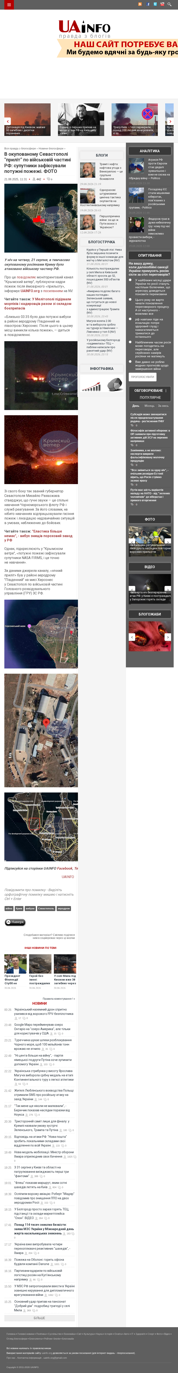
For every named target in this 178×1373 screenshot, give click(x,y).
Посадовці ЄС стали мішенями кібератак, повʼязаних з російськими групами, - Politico (149, 198)
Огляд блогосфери (17, 1338)
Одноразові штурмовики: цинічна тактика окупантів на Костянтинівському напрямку (100, 197)
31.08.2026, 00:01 (97, 286)
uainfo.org (47, 1353)
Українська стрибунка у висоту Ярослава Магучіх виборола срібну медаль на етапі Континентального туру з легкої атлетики (44, 1075)
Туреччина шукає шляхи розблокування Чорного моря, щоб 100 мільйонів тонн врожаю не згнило (43, 1044)
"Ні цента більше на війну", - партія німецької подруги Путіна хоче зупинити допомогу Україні (43, 1060)
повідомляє (26, 277)
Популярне (150, 397)
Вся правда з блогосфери (20, 148)
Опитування (150, 255)
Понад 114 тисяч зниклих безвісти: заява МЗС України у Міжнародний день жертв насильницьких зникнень (44, 1229)
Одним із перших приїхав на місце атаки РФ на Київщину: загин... (78, 130)
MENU (9, 5)
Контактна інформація (29, 1357)
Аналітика (150, 151)
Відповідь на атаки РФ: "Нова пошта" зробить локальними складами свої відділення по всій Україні (40, 1141)
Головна (11, 1334)
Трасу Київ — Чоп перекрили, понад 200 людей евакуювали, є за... (133, 130)
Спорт (151, 1334)
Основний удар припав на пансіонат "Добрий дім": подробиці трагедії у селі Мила (42, 1306)
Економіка (69, 1334)
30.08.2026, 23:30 (97, 335)
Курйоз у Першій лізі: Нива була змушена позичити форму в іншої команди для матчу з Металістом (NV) (105, 255)
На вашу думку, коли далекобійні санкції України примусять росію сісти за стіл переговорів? (149, 268)
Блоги (102, 155)
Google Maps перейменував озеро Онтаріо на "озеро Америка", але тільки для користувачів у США (42, 1029)
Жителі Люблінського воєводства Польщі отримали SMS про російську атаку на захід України (44, 1095)
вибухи (30, 908)
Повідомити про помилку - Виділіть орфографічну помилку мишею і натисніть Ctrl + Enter (39, 894)
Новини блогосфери (51, 148)
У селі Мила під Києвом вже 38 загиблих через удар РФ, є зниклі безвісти (65, 983)
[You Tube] (161, 4)
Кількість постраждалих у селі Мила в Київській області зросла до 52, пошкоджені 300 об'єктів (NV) (103, 276)
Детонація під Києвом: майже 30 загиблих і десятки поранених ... (25, 130)
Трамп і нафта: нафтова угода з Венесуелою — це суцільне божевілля (111, 171)
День (135, 405)
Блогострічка (101, 242)
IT (132, 1334)
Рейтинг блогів (52, 1338)
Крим (19, 908)
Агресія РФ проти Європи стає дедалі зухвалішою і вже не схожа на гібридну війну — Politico (149, 169)
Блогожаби (150, 614)
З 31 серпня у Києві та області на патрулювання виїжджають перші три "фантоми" (41, 1172)
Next (171, 121)
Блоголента (35, 1338)
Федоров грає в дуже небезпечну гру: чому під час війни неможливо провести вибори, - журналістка (150, 229)
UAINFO (68, 877)
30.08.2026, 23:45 (97, 316)
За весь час (163, 406)
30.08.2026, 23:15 (97, 354)
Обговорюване (148, 391)
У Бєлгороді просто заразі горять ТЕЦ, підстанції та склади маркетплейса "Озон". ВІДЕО (41, 1214)
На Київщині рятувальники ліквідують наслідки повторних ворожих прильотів (151, 548)
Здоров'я (140, 1334)
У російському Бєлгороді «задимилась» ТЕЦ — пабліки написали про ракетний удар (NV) (103, 345)
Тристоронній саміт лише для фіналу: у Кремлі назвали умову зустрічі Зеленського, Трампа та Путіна (41, 1126)
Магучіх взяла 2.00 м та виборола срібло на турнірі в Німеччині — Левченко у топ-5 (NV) (102, 326)
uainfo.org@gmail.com (55, 1357)
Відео (150, 567)
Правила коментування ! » (59, 998)
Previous (6, 121)
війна (9, 908)
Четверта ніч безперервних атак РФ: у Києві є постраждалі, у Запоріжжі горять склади (150, 596)
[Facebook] (147, 4)
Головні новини (26, 1334)
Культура (89, 1334)
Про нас (11, 1357)
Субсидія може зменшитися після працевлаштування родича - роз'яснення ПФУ (148, 418)
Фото (150, 519)
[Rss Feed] (139, 4)
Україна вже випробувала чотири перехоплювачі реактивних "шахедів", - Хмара (42, 1248)
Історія (108, 1334)
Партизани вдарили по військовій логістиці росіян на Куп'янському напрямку (38, 1275)
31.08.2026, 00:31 (97, 264)
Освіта (118, 1334)
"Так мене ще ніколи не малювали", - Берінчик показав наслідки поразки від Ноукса (42, 1110)
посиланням (53, 291)
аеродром (64, 908)
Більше (39, 1318)
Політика (41, 1334)
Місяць (150, 405)
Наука (99, 1334)
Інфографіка (102, 369)
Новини (39, 1003)
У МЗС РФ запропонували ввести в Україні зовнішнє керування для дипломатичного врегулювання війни (44, 1290)
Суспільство (55, 1334)
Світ (79, 1334)
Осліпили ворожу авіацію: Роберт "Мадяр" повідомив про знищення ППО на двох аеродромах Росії (44, 1198)
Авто (126, 1334)
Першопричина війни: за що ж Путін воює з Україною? (110, 222)
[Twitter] (154, 4)
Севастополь (46, 908)
